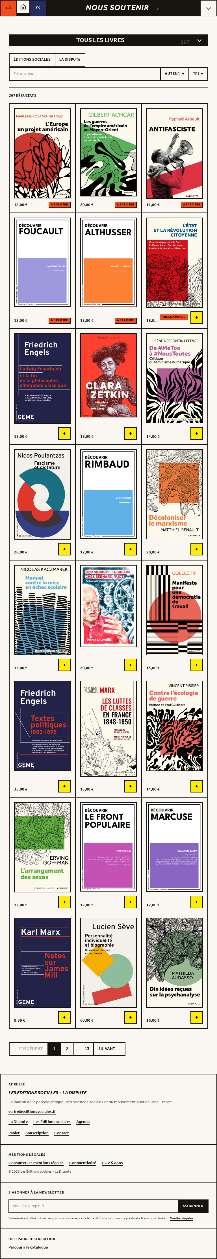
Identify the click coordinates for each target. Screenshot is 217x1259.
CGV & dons (112, 1163)
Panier (14, 1133)
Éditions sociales (32, 59)
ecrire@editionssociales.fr (32, 1112)
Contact (61, 1133)
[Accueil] (23, 7)
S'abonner (193, 1206)
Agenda (83, 1122)
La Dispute (70, 59)
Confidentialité (82, 1163)
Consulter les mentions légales (36, 1163)
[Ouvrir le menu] (208, 8)
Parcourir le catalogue (28, 1248)
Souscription (37, 1133)
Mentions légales (181, 1218)
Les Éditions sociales (52, 1122)
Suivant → (109, 1049)
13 (87, 1049)
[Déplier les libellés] (199, 40)
